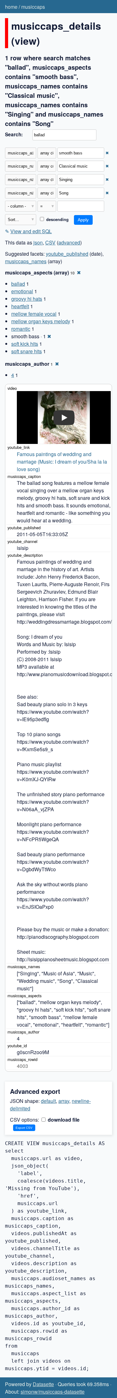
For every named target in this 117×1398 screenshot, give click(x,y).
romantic (20, 328)
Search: (14, 134)
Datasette (43, 1384)
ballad (18, 283)
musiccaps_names (25, 261)
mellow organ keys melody (40, 321)
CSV (50, 242)
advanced (69, 242)
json (38, 242)
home (11, 6)
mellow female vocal (33, 313)
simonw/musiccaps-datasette (53, 1391)
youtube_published (67, 253)
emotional (22, 291)
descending (57, 219)
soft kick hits (24, 343)
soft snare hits (26, 351)
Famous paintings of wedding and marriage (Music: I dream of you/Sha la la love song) (62, 461)
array (63, 1100)
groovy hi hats (26, 298)
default (48, 1100)
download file (63, 1119)
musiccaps (33, 6)
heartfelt (20, 306)
